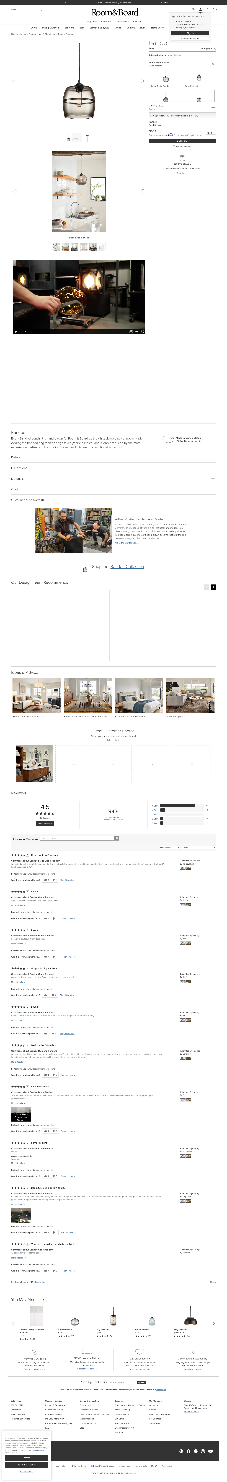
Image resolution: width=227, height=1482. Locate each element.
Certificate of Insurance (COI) (58, 1423)
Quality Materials (87, 1418)
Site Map (119, 1432)
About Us (153, 1405)
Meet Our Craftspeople (159, 1414)
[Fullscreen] (142, 331)
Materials (17, 478)
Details (16, 457)
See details (182, 172)
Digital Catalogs (122, 1414)
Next (213, 1282)
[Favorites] (207, 12)
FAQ (47, 1427)
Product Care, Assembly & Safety (130, 1405)
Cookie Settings (26, 1472)
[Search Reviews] (116, 838)
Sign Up (141, 1382)
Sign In (190, 33)
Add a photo (113, 740)
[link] (139, 520)
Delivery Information (54, 1418)
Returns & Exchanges (55, 1405)
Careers (152, 1409)
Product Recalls (122, 1423)
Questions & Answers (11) (27, 500)
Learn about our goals (192, 1369)
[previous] (206, 587)
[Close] (208, 16)
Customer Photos (88, 1423)
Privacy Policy (60, 1466)
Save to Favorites (184, 146)
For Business (106, 21)
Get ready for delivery (87, 1368)
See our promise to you (34, 1369)
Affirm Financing (122, 1409)
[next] (213, 587)
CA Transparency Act (124, 1427)
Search (13, 9)
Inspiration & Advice (89, 1409)
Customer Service (53, 1414)
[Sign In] (200, 9)
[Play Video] (16, 331)
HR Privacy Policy (79, 1466)
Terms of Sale (141, 1466)
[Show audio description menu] (137, 331)
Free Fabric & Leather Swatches (94, 1414)
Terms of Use (124, 1466)
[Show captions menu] (131, 331)
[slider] (76, 331)
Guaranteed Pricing (54, 1409)
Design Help (91, 21)
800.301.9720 (17, 1405)
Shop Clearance (191, 1411)
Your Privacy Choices (104, 1466)
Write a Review (45, 823)
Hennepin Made (174, 55)
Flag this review (67, 879)
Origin (15, 489)
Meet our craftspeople (140, 1369)
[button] (21, 1114)
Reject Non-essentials (27, 1465)
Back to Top (39, 1282)
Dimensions (19, 468)
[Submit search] (41, 10)
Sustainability (122, 21)
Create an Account (190, 38)
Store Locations (18, 1414)
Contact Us (16, 1409)
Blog (82, 1427)
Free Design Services (20, 1418)
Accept (27, 1458)
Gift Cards (137, 21)
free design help (108, 2)
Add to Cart (182, 141)
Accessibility (167, 1466)
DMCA (154, 1466)
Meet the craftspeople (127, 542)
